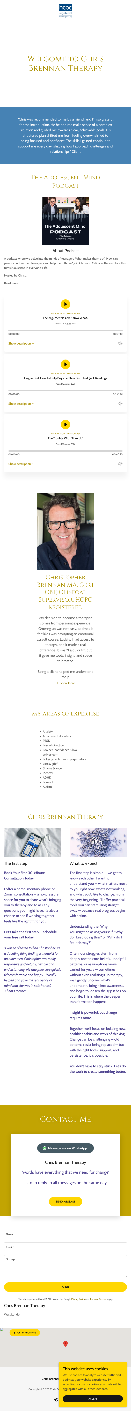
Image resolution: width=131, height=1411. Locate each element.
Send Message (65, 1201)
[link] (65, 11)
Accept (93, 1398)
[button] (13, 11)
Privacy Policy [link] (78, 1299)
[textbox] (65, 1234)
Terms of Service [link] (98, 1299)
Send (65, 1287)
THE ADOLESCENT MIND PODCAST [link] (65, 313)
